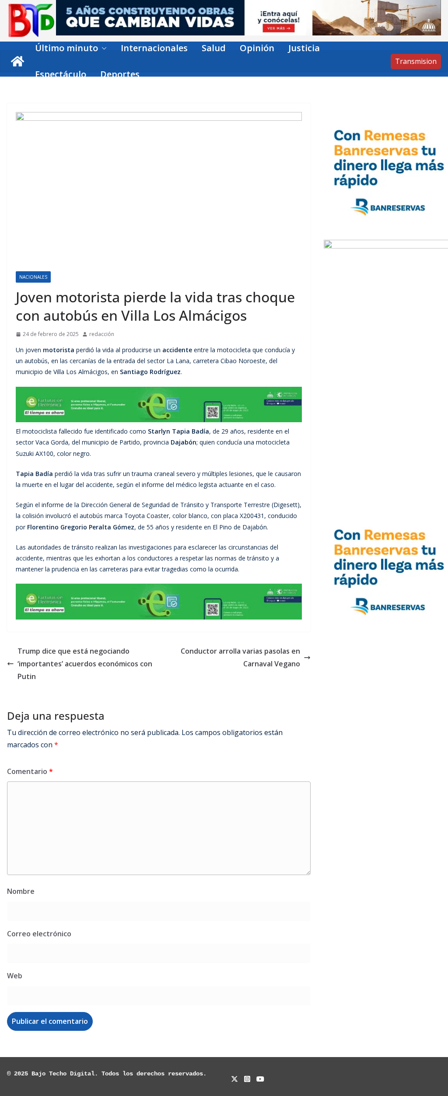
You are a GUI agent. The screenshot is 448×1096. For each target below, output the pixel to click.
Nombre (21, 891)
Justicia (304, 48)
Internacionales (154, 48)
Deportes (120, 74)
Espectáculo (60, 74)
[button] (102, 48)
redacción (101, 334)
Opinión (257, 48)
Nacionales (33, 277)
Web (14, 975)
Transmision (416, 61)
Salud (214, 48)
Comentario (30, 771)
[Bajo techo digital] (17, 61)
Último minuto (66, 48)
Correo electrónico (39, 933)
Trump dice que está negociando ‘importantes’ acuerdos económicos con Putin (85, 663)
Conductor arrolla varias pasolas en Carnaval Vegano (240, 657)
